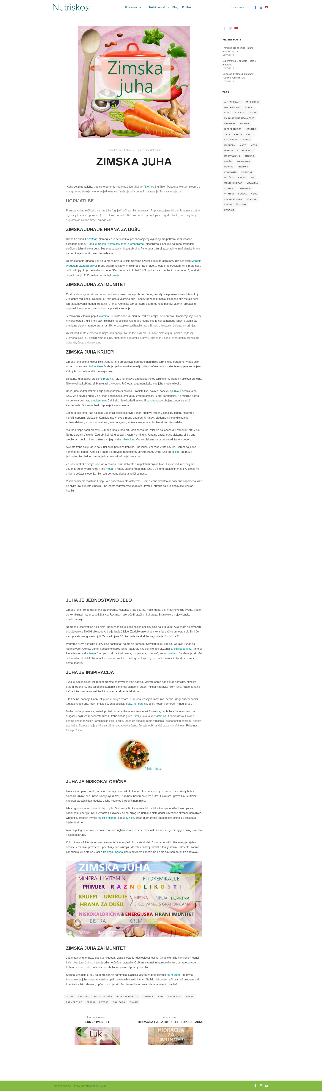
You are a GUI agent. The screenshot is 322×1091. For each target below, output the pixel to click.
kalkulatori (239, 7)
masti (243, 145)
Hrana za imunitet (145, 150)
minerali (247, 151)
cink (227, 113)
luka (176, 391)
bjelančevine (232, 107)
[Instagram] (261, 7)
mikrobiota (231, 151)
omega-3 (249, 156)
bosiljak (172, 653)
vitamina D (162, 716)
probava (243, 167)
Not (147, 186)
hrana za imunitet (127, 997)
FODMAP (244, 124)
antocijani (252, 102)
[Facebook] (255, 7)
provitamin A (98, 400)
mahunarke (174, 997)
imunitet (148, 997)
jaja (227, 134)
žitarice (229, 210)
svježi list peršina (181, 648)
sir (252, 178)
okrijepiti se (74, 1002)
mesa (109, 468)
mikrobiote (128, 439)
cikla (248, 107)
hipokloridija (233, 129)
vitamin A (252, 183)
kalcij (238, 134)
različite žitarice (107, 817)
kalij (249, 134)
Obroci (158, 150)
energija (230, 124)
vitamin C (93, 653)
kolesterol (231, 140)
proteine (108, 378)
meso (79, 967)
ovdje (79, 275)
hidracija (84, 997)
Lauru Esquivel (88, 265)
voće (254, 194)
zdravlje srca (233, 199)
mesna (118, 851)
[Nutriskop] (71, 7)
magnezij (230, 145)
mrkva (189, 997)
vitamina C (105, 316)
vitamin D (245, 188)
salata (242, 178)
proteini (247, 172)
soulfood (119, 1002)
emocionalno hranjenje (239, 118)
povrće (103, 1002)
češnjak (252, 199)
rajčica (229, 178)
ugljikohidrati (233, 183)
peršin (91, 1002)
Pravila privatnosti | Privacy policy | (70, 1085)
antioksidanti (232, 102)
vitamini (229, 194)
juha (160, 997)
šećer (228, 205)
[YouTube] (266, 7)
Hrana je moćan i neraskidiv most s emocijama (115, 243)
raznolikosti (173, 974)
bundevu (151, 400)
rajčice (175, 451)
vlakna (134, 1002)
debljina (239, 113)
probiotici (230, 172)
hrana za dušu (103, 997)
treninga (108, 851)
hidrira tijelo (96, 366)
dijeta (70, 997)
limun (246, 140)
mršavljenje (232, 156)
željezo (241, 205)
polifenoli (243, 161)
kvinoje (129, 817)
